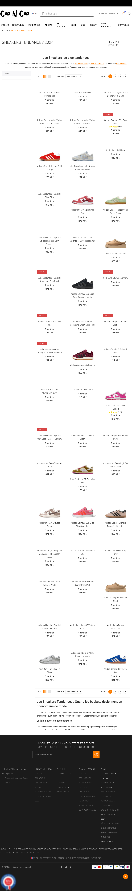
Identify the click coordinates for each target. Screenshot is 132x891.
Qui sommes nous (86, 796)
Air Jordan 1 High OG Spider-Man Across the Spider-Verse (49, 553)
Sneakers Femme (108, 828)
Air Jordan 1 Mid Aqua (82, 389)
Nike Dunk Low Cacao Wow (115, 278)
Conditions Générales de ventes (41, 782)
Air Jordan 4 (106, 787)
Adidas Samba (107, 805)
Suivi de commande (87, 810)
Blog (37, 801)
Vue (39, 76)
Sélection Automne (110, 823)
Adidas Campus (107, 783)
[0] (123, 13)
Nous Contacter (64, 792)
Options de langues (44, 796)
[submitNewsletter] (96, 754)
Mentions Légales (43, 792)
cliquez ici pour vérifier (90, 858)
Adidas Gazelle (107, 801)
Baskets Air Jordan (110, 810)
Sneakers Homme (109, 832)
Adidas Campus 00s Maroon (82, 365)
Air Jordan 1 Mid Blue (115, 150)
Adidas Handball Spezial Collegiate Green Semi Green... (49, 240)
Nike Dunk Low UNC (82, 92)
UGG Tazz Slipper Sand (115, 253)
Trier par (60, 691)
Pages (103, 76)
